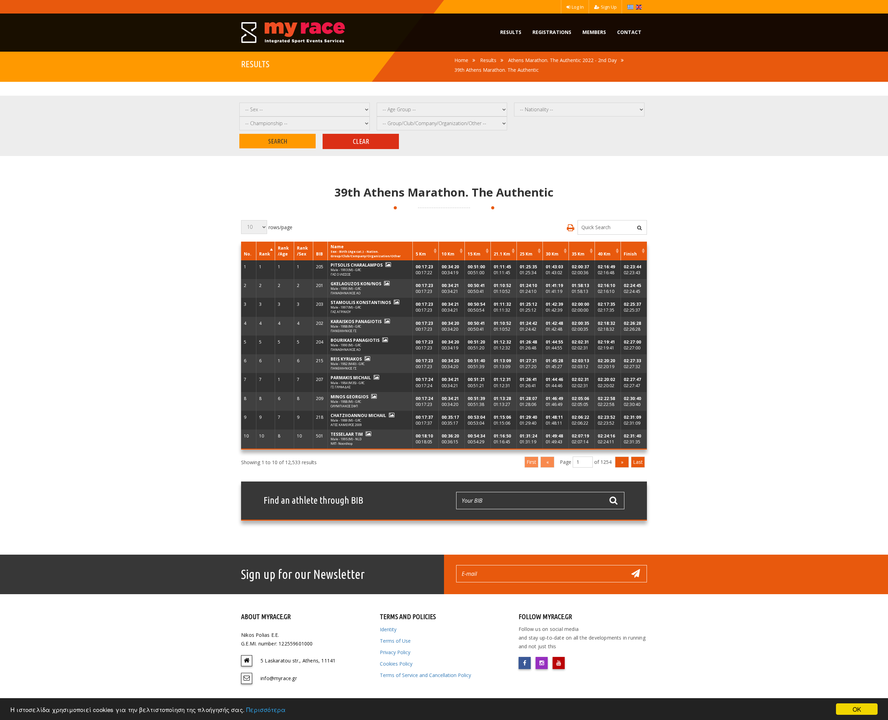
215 (319, 361)
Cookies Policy (396, 663)
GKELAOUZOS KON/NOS (356, 284)
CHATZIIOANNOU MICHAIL (358, 415)
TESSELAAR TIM (347, 434)
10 (246, 436)
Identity (388, 629)
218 (319, 417)
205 (319, 267)
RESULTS (510, 32)
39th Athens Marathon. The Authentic (496, 70)
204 (319, 342)
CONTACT (629, 32)
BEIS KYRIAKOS (346, 359)
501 (319, 436)
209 (319, 398)
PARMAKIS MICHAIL (351, 378)
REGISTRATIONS (551, 32)
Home (461, 60)
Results (488, 60)
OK (857, 709)
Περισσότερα (265, 709)
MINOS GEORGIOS (349, 397)
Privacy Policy (395, 652)
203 (319, 304)
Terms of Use (395, 640)
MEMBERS (594, 32)
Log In (578, 7)
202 (319, 323)
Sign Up (609, 7)
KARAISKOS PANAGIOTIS (356, 321)
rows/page (279, 227)
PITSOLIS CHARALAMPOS (357, 265)
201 (319, 285)
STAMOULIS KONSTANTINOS (361, 302)
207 (319, 379)
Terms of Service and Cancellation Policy (425, 675)
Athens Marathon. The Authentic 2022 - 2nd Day (562, 60)
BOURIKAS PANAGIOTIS (355, 340)
